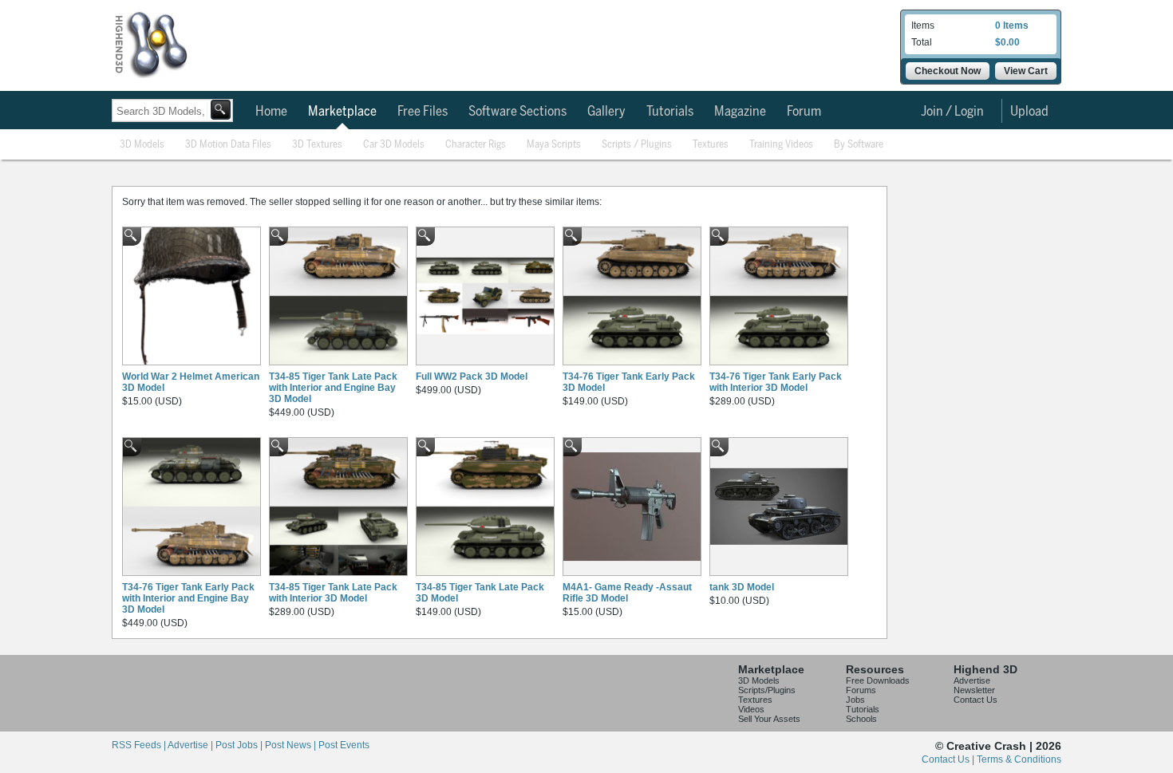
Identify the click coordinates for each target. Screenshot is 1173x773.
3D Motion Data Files (228, 145)
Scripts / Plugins (637, 145)
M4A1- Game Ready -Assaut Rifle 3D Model (627, 593)
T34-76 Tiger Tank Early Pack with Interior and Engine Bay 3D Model (188, 598)
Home (271, 111)
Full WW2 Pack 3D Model (471, 376)
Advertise (972, 680)
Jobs (855, 699)
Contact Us (975, 699)
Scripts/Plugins (767, 690)
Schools (861, 719)
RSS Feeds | (140, 745)
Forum (804, 111)
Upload (1029, 111)
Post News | (291, 745)
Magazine (740, 111)
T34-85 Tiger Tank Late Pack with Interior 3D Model (333, 593)
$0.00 (1007, 42)
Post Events (343, 745)
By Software (858, 145)
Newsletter (974, 690)
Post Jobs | (240, 745)
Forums (861, 690)
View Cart (1026, 71)
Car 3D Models (394, 145)
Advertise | (191, 745)
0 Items (1012, 25)
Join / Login (952, 111)
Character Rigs (475, 145)
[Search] (221, 110)
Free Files (422, 111)
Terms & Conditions (1019, 759)
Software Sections (517, 111)
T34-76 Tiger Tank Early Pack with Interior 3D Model (775, 382)
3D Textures (317, 145)
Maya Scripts (554, 145)
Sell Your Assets (769, 719)
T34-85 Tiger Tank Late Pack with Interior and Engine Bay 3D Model (333, 387)
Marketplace (342, 111)
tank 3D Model (741, 587)
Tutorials (669, 111)
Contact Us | (949, 759)
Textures (711, 145)
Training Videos (781, 145)
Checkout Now (947, 71)
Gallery (606, 111)
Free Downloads (878, 680)
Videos (751, 709)
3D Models (142, 145)
